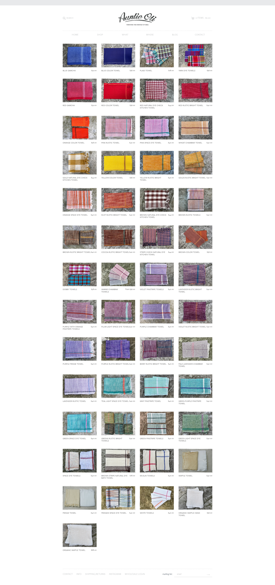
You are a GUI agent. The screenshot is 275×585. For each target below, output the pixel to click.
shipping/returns (95, 574)
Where (150, 35)
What (125, 35)
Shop (100, 35)
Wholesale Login (135, 574)
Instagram (115, 574)
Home (75, 35)
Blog (175, 35)
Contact (200, 35)
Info (79, 574)
